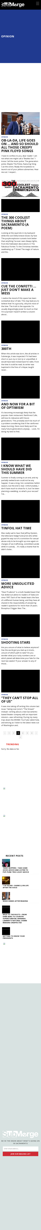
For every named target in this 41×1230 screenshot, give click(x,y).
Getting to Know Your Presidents (14, 937)
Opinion (4, 137)
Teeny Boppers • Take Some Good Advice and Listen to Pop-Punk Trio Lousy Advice (16, 870)
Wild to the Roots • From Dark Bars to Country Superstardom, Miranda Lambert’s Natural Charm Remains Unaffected (15, 918)
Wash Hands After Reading (15, 901)
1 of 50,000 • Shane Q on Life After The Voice (16, 886)
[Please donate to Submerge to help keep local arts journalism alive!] (4, 788)
